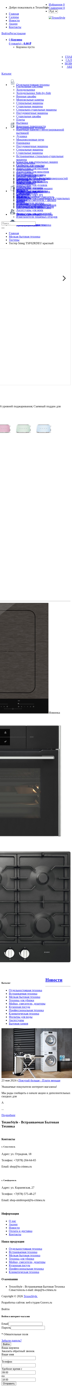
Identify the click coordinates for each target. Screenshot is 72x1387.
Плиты (20, 119)
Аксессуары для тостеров (32, 168)
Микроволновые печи (30, 139)
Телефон (6, 1361)
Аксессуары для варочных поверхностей (42, 178)
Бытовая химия (18, 1023)
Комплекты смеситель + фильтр (36, 200)
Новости (14, 20)
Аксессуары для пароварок (33, 191)
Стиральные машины (29, 103)
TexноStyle (31, 1296)
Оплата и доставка (20, 1231)
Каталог (6, 73)
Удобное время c (11, 1368)
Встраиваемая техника (23, 993)
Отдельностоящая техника (25, 990)
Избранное (57, 4)
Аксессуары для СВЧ (29, 195)
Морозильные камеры (30, 99)
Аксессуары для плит (29, 175)
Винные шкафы (26, 96)
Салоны (14, 17)
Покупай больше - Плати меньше (39, 1080)
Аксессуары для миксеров (32, 171)
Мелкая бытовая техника (24, 996)
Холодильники (25, 89)
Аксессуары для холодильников (36, 205)
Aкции (13, 23)
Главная (14, 13)
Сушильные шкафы (28, 116)
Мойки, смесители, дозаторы (27, 1003)
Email (4, 1323)
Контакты (15, 27)
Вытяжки (22, 123)
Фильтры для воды (20, 1016)
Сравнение (57, 7)
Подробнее (8, 1115)
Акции (13, 1224)
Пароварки (23, 142)
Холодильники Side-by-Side (33, 93)
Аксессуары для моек (29, 210)
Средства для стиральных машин (37, 161)
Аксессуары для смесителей (34, 213)
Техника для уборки (21, 1000)
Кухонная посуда (19, 1006)
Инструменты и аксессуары (33, 207)
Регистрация (17, 33)
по (3, 1376)
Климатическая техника (24, 1013)
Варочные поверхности (31, 126)
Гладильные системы (29, 86)
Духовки (21, 136)
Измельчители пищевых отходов (36, 216)
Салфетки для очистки (30, 165)
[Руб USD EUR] (53, 11)
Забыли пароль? (11, 1340)
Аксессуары (16, 1020)
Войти (5, 33)
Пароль (6, 1327)
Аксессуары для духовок (31, 185)
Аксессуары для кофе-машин (34, 188)
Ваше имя (7, 1354)
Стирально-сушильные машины (36, 109)
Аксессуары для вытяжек (32, 181)
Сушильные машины (29, 106)
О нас (12, 1221)
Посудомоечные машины (32, 113)
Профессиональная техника (26, 1010)
